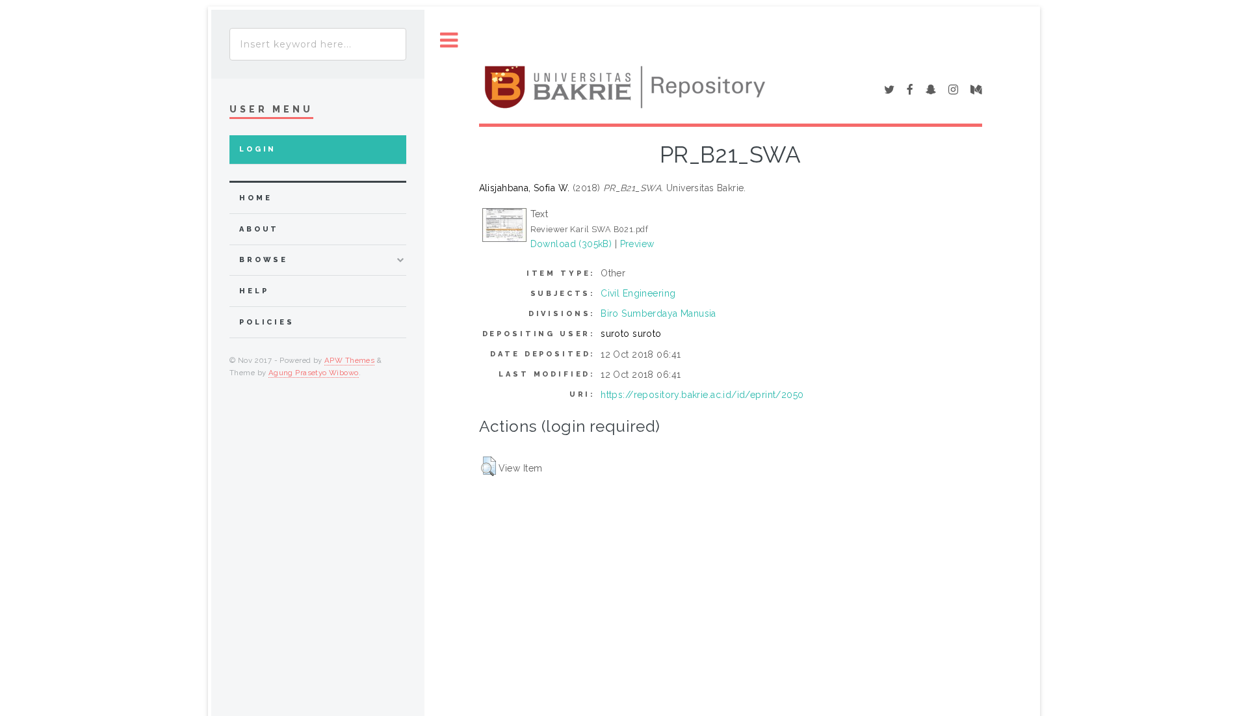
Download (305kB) (571, 244)
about (259, 229)
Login (257, 149)
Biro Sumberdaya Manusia (658, 313)
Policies (266, 322)
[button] (488, 466)
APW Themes (349, 360)
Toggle (449, 41)
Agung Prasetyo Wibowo (313, 372)
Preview (637, 244)
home (255, 198)
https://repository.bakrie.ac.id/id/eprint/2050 (702, 395)
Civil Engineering (638, 293)
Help (253, 291)
